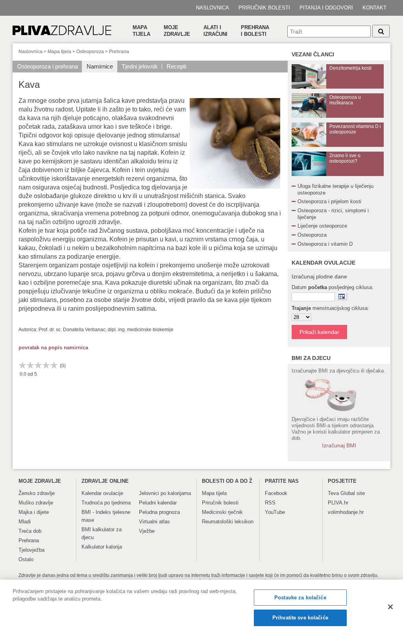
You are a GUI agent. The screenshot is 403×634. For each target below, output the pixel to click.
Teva (333, 493)
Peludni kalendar (158, 503)
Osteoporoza (90, 51)
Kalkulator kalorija (101, 547)
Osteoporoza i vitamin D (325, 244)
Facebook (276, 493)
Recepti (176, 66)
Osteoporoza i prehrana (47, 66)
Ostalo (25, 559)
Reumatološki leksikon (227, 522)
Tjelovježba (31, 550)
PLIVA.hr (338, 503)
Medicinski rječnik (222, 512)
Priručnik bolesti (264, 8)
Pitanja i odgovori (326, 8)
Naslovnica (212, 8)
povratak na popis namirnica (53, 347)
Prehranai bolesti (255, 30)
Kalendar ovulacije (102, 493)
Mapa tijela (141, 30)
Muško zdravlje (35, 503)
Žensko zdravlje (36, 493)
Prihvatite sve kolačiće (300, 618)
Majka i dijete (33, 512)
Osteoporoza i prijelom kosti (329, 201)
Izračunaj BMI (339, 445)
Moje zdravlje (177, 30)
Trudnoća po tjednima (106, 503)
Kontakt (374, 8)
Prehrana (119, 51)
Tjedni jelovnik (140, 66)
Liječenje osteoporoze (322, 226)
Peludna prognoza (159, 512)
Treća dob (29, 531)
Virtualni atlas (154, 522)
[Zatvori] (390, 606)
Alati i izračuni (215, 30)
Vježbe (147, 531)
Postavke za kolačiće (300, 598)
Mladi (24, 522)
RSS (270, 503)
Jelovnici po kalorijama (165, 493)
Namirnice (100, 66)
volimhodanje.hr (346, 512)
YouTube (275, 512)
